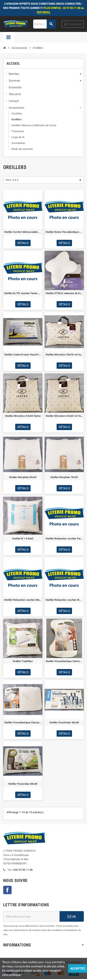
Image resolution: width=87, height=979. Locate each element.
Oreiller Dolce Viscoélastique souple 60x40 (64, 231)
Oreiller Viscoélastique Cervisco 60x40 (64, 661)
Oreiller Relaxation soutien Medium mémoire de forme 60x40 (22, 599)
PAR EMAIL (43, 12)
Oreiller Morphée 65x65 (23, 477)
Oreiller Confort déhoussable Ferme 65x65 (22, 231)
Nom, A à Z (12, 179)
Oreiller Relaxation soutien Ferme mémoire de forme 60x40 (64, 538)
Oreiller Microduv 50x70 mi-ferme (64, 354)
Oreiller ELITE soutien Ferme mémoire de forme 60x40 (22, 293)
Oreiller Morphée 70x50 (64, 477)
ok (73, 916)
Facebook (7, 890)
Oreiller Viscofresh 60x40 (64, 722)
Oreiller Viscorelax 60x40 (22, 783)
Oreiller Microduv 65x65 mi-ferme (64, 415)
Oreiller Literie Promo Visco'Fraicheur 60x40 (22, 354)
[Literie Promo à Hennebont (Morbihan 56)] (15, 23)
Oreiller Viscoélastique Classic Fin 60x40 (22, 722)
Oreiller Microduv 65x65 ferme (23, 415)
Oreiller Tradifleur (23, 661)
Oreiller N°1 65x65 (22, 538)
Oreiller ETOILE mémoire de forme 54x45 (64, 293)
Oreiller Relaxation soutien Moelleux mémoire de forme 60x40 (64, 599)
